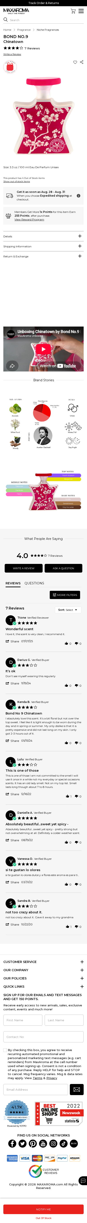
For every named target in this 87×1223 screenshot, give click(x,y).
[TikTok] (64, 1143)
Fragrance (24, 29)
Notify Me (43, 1209)
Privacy (51, 1078)
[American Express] (12, 1158)
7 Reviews (32, 48)
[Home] (16, 11)
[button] (75, 62)
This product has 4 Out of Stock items (24, 178)
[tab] (43, 236)
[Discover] (49, 1158)
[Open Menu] (81, 11)
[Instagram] (53, 1143)
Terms (37, 1078)
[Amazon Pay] (74, 1158)
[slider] (43, 295)
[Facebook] (12, 1143)
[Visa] (24, 1158)
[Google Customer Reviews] (44, 1171)
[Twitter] (23, 1143)
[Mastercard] (37, 1158)
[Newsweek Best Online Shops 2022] (59, 1114)
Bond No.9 (15, 36)
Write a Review (12, 54)
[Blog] (74, 1143)
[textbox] (79, 611)
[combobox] (68, 610)
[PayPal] (62, 1158)
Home (7, 29)
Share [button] (82, 62)
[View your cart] (73, 11)
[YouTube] (43, 1143)
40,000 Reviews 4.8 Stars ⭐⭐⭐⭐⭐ (43, 3)
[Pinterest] (33, 1143)
